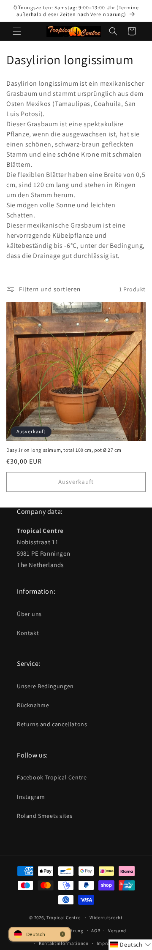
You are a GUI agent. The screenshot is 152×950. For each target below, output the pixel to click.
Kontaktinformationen (64, 943)
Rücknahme (33, 705)
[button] (17, 31)
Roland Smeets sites (44, 816)
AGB (95, 931)
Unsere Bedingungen (45, 686)
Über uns (29, 614)
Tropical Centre (63, 917)
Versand (117, 931)
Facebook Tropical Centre (52, 777)
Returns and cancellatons (52, 724)
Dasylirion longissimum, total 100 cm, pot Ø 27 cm (63, 450)
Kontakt (28, 633)
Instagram (31, 797)
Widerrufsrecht (106, 917)
